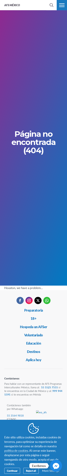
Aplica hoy (33, 359)
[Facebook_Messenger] (56, 466)
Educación (33, 343)
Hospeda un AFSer (33, 326)
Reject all (31, 470)
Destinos (33, 351)
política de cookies (16, 450)
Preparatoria (33, 310)
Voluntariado (33, 335)
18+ (34, 318)
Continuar (12, 470)
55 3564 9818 (15, 415)
